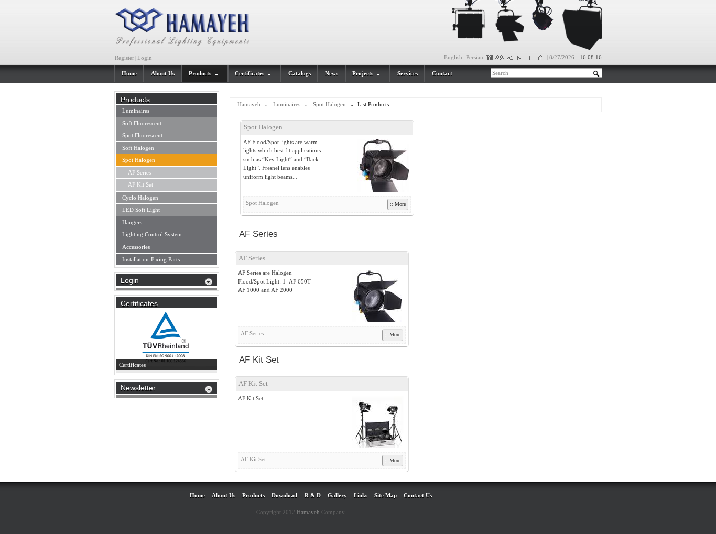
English (453, 57)
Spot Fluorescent (142, 135)
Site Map (385, 495)
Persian (474, 57)
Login (144, 58)
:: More (398, 204)
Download (284, 495)
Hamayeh (249, 104)
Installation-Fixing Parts (151, 259)
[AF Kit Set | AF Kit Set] (372, 422)
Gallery (337, 495)
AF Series (251, 258)
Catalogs (299, 73)
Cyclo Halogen (140, 197)
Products (200, 73)
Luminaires (286, 104)
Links (360, 495)
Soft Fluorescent (141, 123)
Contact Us (418, 495)
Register (124, 58)
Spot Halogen (329, 104)
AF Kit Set (253, 383)
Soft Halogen (138, 148)
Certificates (249, 73)
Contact (442, 73)
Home (129, 73)
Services (407, 73)
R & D (313, 495)
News (331, 73)
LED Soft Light (141, 209)
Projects (362, 73)
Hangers (132, 222)
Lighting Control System (152, 234)
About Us (163, 73)
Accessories (136, 247)
